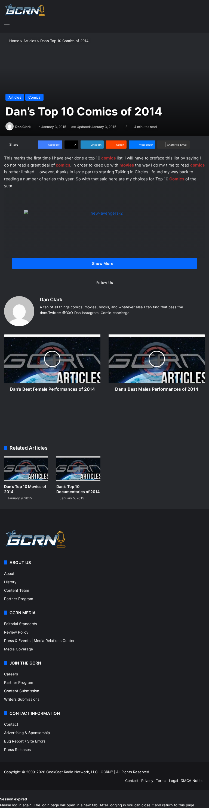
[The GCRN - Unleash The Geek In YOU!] (24, 10)
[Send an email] (33, 127)
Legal (173, 780)
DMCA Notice (192, 780)
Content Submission (21, 691)
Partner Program (18, 599)
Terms (161, 780)
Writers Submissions (21, 699)
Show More (103, 263)
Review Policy (16, 632)
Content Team (16, 590)
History (10, 582)
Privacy (147, 780)
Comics (34, 97)
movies (126, 165)
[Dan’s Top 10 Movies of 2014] (26, 468)
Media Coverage (18, 649)
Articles (29, 41)
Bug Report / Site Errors (24, 741)
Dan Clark (23, 127)
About (9, 573)
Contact (11, 724)
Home (13, 41)
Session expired (13, 799)
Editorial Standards (20, 624)
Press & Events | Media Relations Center (39, 640)
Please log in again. (16, 805)
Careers (11, 674)
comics (108, 158)
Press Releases (17, 749)
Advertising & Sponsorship (27, 733)
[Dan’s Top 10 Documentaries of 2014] (78, 468)
